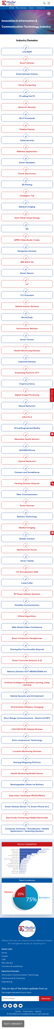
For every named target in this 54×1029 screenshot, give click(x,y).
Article (11, 8)
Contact (18, 1011)
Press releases (21, 8)
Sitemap (38, 1011)
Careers (31, 8)
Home (4, 953)
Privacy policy (28, 1011)
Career (5, 956)
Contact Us (40, 8)
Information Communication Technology (20, 975)
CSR (4, 959)
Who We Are (7, 963)
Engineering (7, 982)
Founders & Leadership (12, 966)
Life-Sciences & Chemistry (13, 978)
